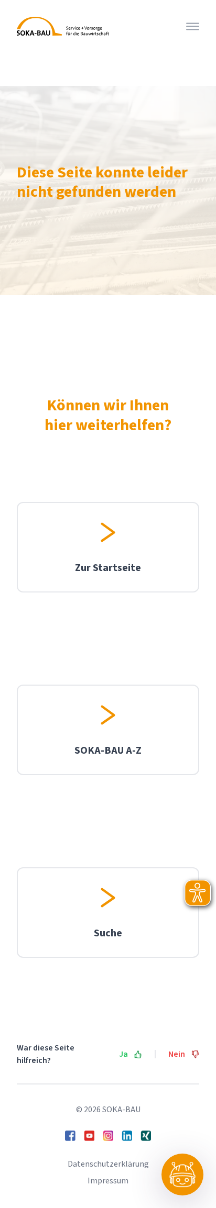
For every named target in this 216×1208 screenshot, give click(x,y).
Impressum (108, 1181)
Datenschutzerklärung (108, 1164)
